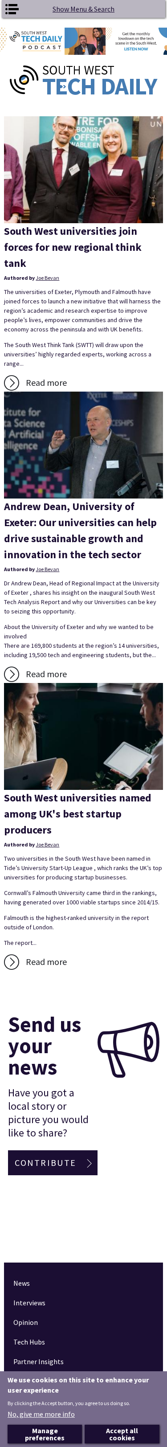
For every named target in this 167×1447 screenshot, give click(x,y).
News (21, 1283)
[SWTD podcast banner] (83, 41)
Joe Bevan (47, 277)
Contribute (45, 1162)
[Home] (83, 80)
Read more (46, 382)
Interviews (29, 1302)
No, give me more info (41, 1414)
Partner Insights (38, 1361)
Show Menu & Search (83, 8)
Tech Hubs (29, 1341)
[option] (83, 41)
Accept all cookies (122, 1434)
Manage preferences (45, 1434)
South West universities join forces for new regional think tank (73, 247)
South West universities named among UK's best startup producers (77, 814)
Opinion (25, 1322)
